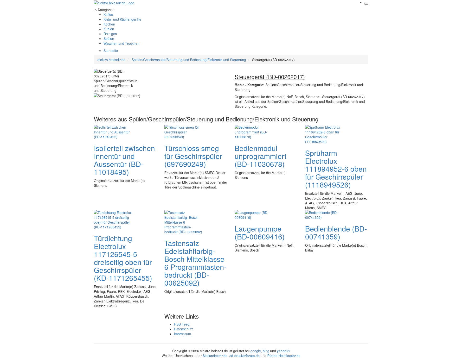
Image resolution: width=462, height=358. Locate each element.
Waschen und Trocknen (121, 43)
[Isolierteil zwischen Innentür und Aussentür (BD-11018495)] (113, 131)
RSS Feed (182, 324)
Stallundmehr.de (215, 355)
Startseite (110, 50)
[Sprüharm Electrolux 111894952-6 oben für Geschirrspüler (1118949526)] (324, 133)
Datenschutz (183, 329)
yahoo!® (283, 350)
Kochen (109, 24)
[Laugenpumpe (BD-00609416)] (254, 214)
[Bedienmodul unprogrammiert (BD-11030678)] (254, 131)
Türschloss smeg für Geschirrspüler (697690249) (193, 156)
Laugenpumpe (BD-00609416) (260, 232)
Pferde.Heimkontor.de (284, 355)
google (255, 350)
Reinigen (110, 33)
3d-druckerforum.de (244, 355)
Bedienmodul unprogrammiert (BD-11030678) (260, 156)
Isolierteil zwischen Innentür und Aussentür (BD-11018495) (124, 160)
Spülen (108, 38)
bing (266, 350)
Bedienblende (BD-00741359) (336, 232)
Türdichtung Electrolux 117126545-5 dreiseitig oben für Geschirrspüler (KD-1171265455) (123, 258)
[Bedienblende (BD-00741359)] (324, 214)
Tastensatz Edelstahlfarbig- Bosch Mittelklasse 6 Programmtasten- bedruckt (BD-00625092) (195, 263)
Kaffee (108, 14)
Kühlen (108, 28)
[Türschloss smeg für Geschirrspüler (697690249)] (183, 131)
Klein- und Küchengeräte (122, 19)
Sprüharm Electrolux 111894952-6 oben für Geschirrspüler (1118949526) (336, 169)
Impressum (182, 333)
